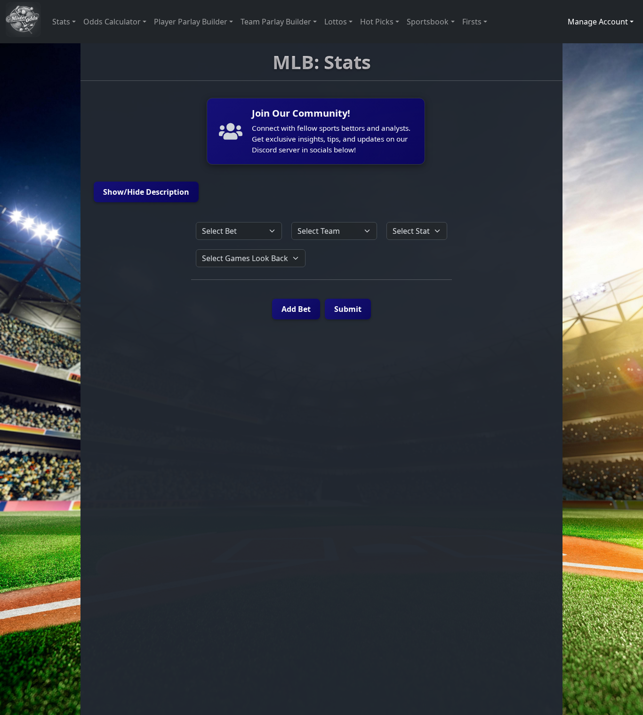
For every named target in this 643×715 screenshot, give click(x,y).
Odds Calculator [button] (112, 21)
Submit (348, 309)
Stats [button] (61, 21)
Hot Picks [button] (377, 21)
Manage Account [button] (598, 21)
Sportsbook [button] (428, 21)
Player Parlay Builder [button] (190, 21)
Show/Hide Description (146, 192)
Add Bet (296, 309)
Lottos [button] (335, 21)
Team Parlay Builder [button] (276, 21)
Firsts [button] (472, 21)
